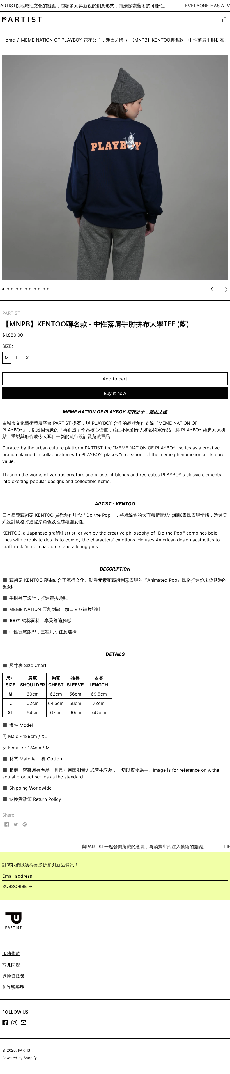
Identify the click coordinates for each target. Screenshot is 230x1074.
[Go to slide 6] (26, 289)
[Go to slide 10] (44, 289)
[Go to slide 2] (8, 289)
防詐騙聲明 (13, 987)
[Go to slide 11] (48, 289)
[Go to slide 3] (12, 289)
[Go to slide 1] (3, 289)
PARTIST (11, 313)
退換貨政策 (13, 976)
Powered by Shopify (19, 1058)
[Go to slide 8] (35, 289)
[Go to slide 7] (30, 289)
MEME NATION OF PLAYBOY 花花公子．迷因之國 (72, 40)
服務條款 (11, 953)
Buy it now (115, 393)
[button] (225, 19)
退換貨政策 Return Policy (35, 799)
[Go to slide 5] (21, 289)
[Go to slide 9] (39, 289)
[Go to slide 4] (17, 289)
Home (8, 40)
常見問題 (11, 964)
